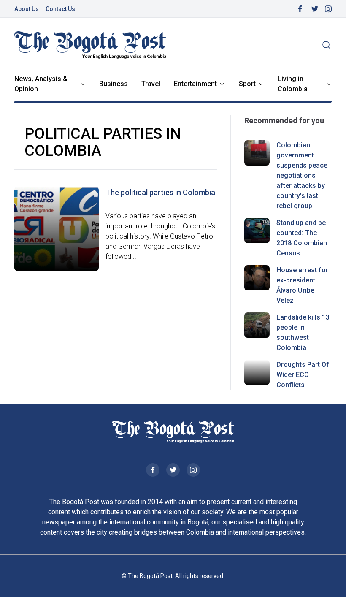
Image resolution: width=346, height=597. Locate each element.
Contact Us (60, 8)
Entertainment (195, 84)
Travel (150, 84)
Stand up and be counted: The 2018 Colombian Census (301, 238)
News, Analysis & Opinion (41, 84)
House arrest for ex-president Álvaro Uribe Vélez (302, 285)
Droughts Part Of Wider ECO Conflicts (302, 375)
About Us (26, 8)
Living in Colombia (293, 84)
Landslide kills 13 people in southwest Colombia (303, 332)
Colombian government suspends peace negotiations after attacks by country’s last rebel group (301, 175)
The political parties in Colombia (160, 192)
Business (113, 84)
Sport (247, 84)
